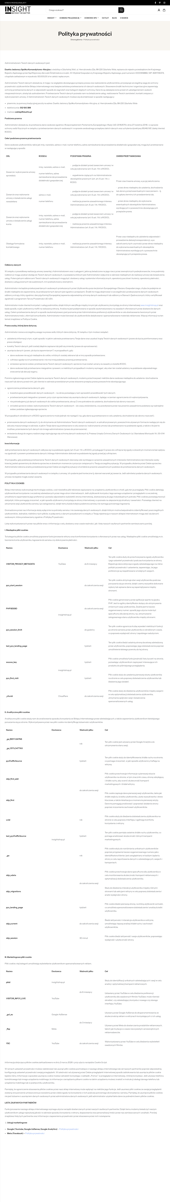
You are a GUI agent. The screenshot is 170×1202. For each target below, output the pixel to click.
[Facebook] (155, 3)
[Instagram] (164, 3)
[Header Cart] (164, 10)
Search (121, 10)
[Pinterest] (160, 3)
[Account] (159, 10)
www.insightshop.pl (149, 305)
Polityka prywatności (68, 1129)
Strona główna (76, 39)
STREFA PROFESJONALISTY (15, 3)
